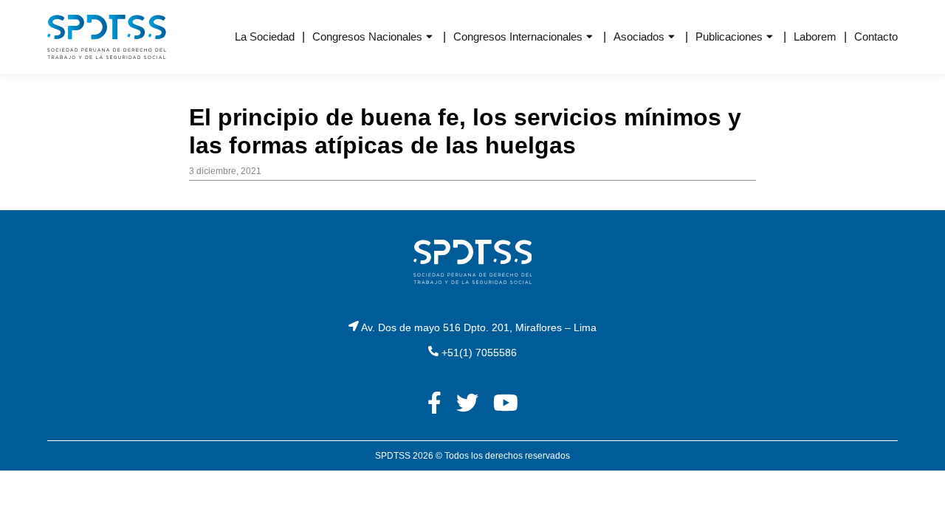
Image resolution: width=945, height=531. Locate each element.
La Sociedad (265, 36)
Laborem (815, 36)
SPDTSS (392, 456)
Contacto (876, 36)
